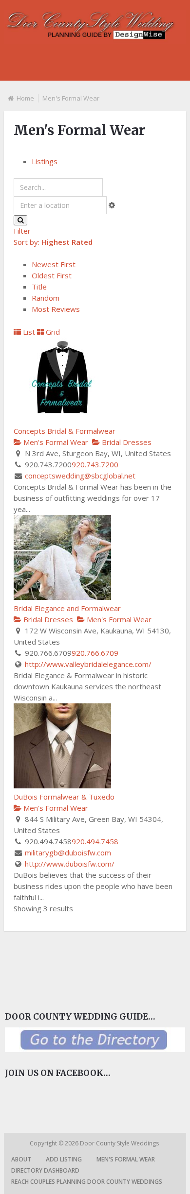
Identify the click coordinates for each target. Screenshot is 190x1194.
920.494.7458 (95, 841)
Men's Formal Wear (54, 442)
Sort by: (53, 242)
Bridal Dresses (126, 442)
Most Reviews (56, 309)
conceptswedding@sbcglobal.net (80, 475)
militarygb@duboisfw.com (68, 852)
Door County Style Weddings (120, 1143)
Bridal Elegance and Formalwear (67, 608)
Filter (22, 231)
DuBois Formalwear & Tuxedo (64, 797)
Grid (52, 332)
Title (39, 286)
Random (45, 298)
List (28, 332)
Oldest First (52, 275)
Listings (44, 161)
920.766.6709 (95, 653)
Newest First (54, 264)
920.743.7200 (95, 464)
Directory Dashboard (45, 1170)
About (21, 1159)
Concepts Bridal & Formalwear (64, 431)
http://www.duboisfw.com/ (69, 864)
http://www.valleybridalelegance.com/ (88, 664)
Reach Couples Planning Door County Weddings (86, 1181)
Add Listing (64, 1159)
